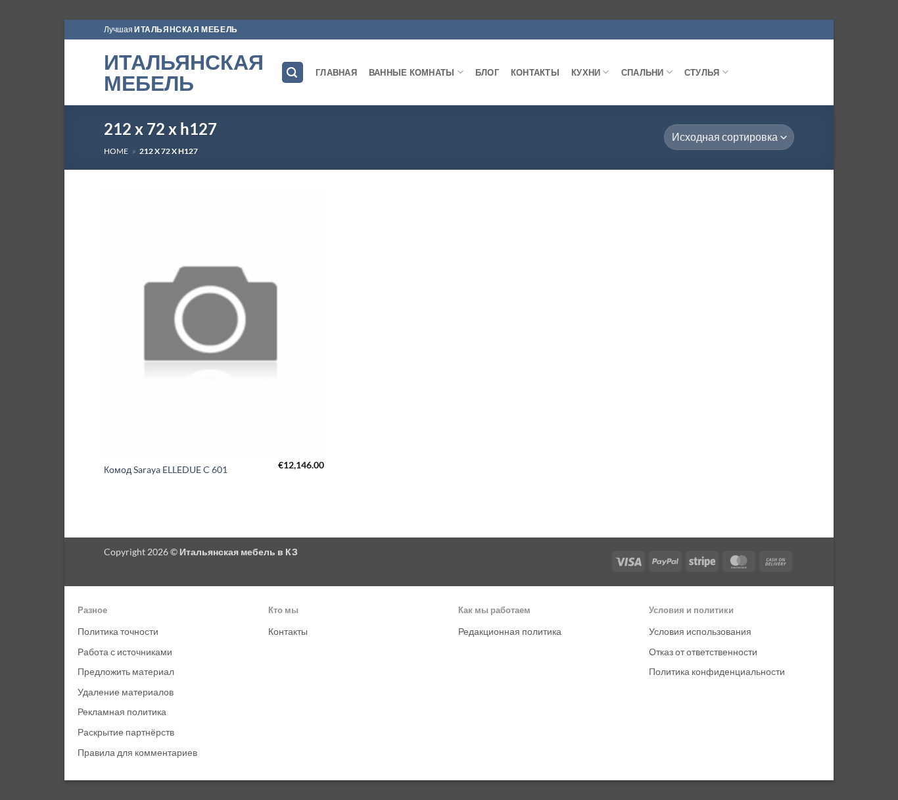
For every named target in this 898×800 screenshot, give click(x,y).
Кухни (585, 72)
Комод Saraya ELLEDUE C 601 (165, 469)
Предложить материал (126, 671)
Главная (336, 72)
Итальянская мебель (182, 72)
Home (116, 151)
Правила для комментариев (137, 752)
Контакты (535, 72)
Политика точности (118, 631)
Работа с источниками (125, 651)
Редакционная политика (509, 631)
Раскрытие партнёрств (126, 732)
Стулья (702, 72)
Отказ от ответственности (703, 651)
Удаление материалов (126, 691)
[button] (292, 73)
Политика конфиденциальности (717, 671)
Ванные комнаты (412, 72)
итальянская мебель (186, 29)
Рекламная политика (122, 711)
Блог (487, 72)
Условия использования (700, 631)
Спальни (642, 72)
